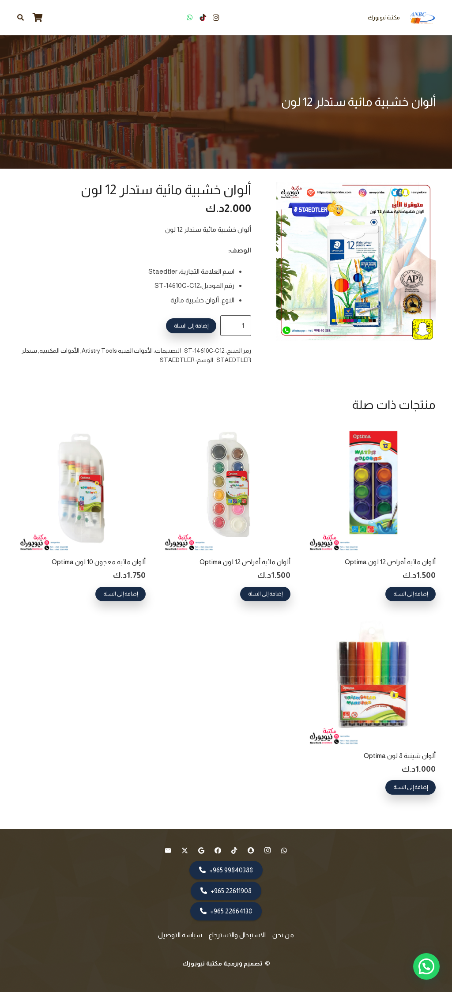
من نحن (283, 935)
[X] (185, 850)
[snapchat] (251, 850)
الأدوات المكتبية (59, 350)
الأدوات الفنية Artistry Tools (117, 350)
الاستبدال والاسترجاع (237, 935)
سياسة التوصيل (180, 935)
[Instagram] (215, 17)
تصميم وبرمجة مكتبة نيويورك (223, 963)
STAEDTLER (177, 360)
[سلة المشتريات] (37, 17)
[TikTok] (202, 17)
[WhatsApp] (189, 17)
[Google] (201, 850)
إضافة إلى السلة (191, 326)
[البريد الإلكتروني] (168, 850)
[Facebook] (218, 850)
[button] (20, 18)
